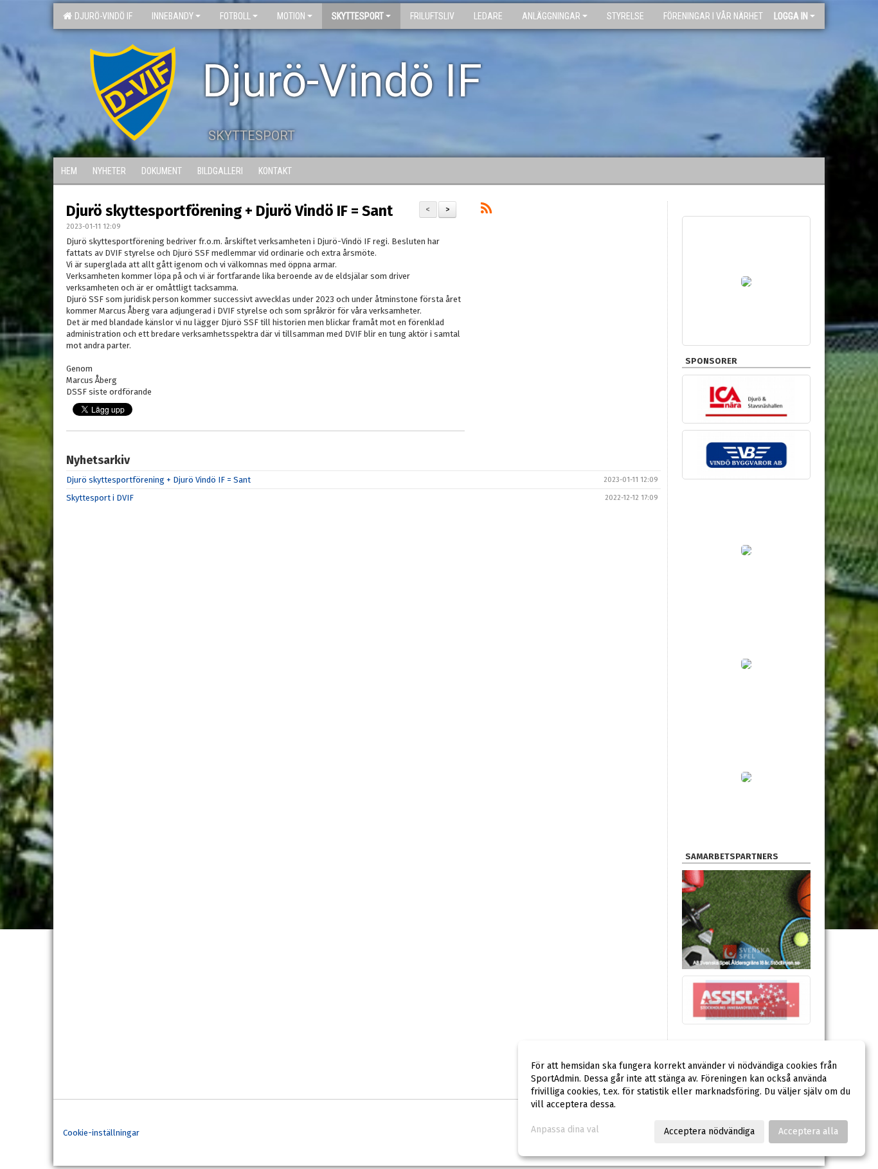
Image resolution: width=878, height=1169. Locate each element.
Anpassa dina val (565, 1129)
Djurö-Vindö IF (101, 16)
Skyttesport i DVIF (100, 498)
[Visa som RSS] (486, 210)
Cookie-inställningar (101, 1133)
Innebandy (172, 16)
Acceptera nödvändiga (709, 1131)
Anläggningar (551, 16)
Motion (291, 16)
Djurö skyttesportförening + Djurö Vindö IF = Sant (229, 211)
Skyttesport (358, 16)
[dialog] (691, 1098)
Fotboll (235, 16)
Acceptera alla (808, 1131)
